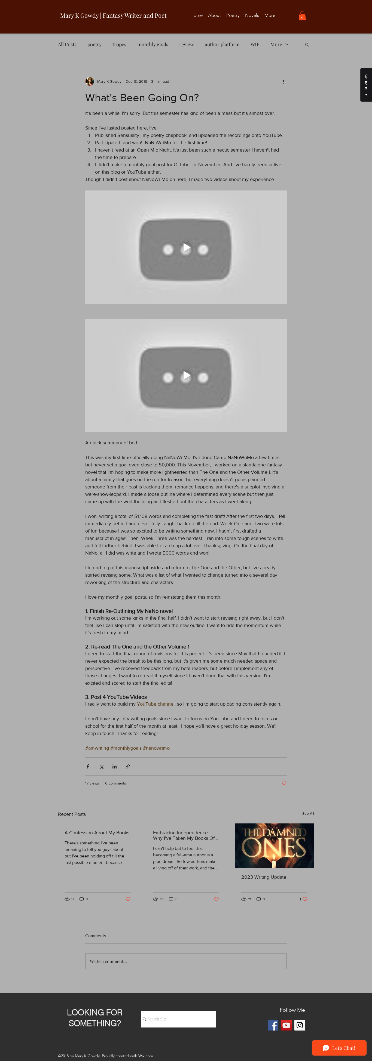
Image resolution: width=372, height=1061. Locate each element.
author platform (222, 44)
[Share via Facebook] (87, 766)
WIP (255, 44)
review (186, 44)
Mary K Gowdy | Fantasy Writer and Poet (113, 15)
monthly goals (152, 44)
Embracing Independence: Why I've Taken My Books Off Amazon (184, 835)
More (276, 44)
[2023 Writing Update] (274, 845)
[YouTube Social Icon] (286, 1025)
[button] (302, 15)
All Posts (67, 44)
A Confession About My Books (97, 832)
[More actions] (283, 81)
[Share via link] (127, 766)
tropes (119, 44)
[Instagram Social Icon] (299, 1025)
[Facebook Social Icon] (273, 1025)
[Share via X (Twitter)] (101, 766)
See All (308, 813)
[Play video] (186, 247)
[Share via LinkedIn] (114, 766)
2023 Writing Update (263, 877)
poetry (94, 44)
